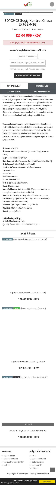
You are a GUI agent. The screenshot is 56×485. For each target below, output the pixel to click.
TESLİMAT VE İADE (14, 92)
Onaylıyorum (47, 481)
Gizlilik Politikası (11, 459)
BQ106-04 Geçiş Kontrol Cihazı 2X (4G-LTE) (28, 293)
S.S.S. (34, 456)
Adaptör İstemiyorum (28, 56)
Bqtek (40, 30)
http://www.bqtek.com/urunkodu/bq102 (22, 224)
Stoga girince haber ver (28, 75)
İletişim (7, 465)
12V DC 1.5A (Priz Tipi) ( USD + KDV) (27, 63)
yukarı (52, 470)
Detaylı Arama (37, 462)
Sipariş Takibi (9, 456)
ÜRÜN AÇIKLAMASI (14, 86)
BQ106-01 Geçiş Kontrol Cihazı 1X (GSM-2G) (28, 431)
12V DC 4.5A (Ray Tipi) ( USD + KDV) (28, 69)
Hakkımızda (37, 465)
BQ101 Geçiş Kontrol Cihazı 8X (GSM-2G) (28, 362)
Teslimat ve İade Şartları (14, 462)
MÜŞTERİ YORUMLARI (42, 92)
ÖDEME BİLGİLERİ (42, 86)
